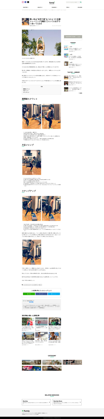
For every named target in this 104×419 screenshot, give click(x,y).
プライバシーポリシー (29, 414)
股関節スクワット (26, 88)
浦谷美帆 (31, 302)
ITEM (67, 7)
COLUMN (80, 7)
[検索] (81, 2)
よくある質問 (36, 414)
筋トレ (40, 284)
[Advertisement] (52, 14)
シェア (42, 293)
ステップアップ (26, 92)
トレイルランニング (27, 284)
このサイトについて (25, 413)
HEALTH (40, 7)
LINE (30, 293)
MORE (79, 36)
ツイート (54, 293)
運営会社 (23, 414)
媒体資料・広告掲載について (42, 413)
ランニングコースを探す (33, 413)
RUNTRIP (25, 7)
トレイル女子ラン (35, 284)
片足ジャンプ (25, 90)
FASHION (54, 7)
